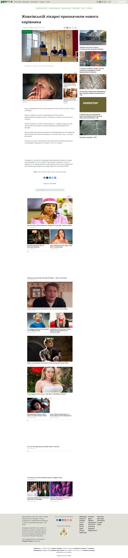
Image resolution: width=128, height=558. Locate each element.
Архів (81, 528)
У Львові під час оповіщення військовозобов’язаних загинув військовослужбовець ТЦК (91, 116)
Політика (17, 2)
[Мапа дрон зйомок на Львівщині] (64, 532)
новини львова (55, 172)
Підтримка (92, 522)
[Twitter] (67, 28)
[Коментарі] (76, 28)
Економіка (34, 2)
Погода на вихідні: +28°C (88, 137)
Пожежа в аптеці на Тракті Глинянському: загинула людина (91, 48)
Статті (83, 8)
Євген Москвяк (62, 172)
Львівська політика (41, 8)
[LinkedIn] (70, 28)
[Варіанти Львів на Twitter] (100, 2)
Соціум (41, 2)
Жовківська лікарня (46, 172)
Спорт (48, 2)
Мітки (81, 526)
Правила (91, 528)
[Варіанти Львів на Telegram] (107, 2)
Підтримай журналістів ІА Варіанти (50, 190)
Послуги (91, 517)
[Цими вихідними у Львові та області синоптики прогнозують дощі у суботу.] (93, 127)
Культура (25, 2)
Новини (89, 8)
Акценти (82, 519)
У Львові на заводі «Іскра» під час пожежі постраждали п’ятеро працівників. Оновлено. (92, 70)
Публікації (83, 517)
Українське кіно (66, 8)
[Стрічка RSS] (110, 2)
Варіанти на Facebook (50, 183)
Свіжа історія (76, 8)
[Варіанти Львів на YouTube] (105, 2)
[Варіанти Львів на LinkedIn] (102, 2)
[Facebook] (65, 28)
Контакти (91, 524)
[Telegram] (73, 28)
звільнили (37, 162)
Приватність (92, 530)
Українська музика (54, 8)
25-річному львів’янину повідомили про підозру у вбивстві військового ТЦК (93, 93)
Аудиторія (83, 532)
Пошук (81, 530)
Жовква (39, 172)
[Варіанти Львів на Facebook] (97, 2)
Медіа (81, 524)
